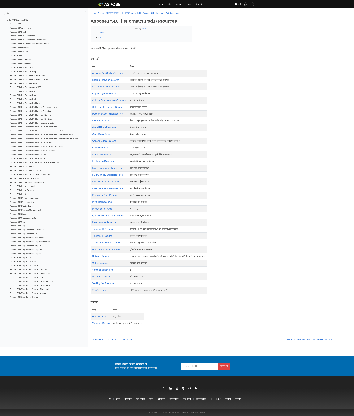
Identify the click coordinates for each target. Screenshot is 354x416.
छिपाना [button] (144, 28)
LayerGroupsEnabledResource (107, 175)
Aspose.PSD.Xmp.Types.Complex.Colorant (28, 269)
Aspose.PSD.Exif (17, 55)
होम (110, 398)
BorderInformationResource (105, 87)
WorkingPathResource (103, 283)
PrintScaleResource (102, 209)
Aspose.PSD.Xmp (17, 226)
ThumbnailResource (102, 236)
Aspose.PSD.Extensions (20, 63)
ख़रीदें (169, 4)
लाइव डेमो (161, 398)
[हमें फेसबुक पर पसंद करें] (158, 388)
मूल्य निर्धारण (140, 398)
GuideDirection (99, 316)
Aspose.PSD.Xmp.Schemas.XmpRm (26, 253)
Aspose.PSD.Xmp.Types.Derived (24, 297)
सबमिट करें (224, 366)
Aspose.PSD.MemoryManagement (25, 198)
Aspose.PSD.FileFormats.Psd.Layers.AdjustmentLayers (34, 107)
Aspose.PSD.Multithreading (22, 202)
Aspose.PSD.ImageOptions (22, 190)
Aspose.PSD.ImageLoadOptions (24, 186)
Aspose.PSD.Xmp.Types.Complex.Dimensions (30, 273)
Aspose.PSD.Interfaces (20, 194)
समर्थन (178, 4)
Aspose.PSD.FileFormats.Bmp (23, 71)
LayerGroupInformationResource (108, 168)
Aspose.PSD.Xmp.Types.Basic (23, 261)
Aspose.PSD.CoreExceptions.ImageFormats (29, 43)
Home (93, 13)
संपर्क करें (202, 412)
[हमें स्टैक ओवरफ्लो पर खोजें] (177, 388)
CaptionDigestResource (104, 93)
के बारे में (199, 4)
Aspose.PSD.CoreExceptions (22, 36)
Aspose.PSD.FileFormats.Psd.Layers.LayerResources (33, 127)
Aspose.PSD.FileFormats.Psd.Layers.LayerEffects (32, 123)
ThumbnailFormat (101, 323)
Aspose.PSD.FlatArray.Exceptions (24, 178)
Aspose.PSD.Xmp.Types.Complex (24, 265)
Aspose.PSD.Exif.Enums (20, 59)
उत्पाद (161, 4)
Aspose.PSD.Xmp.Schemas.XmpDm (26, 246)
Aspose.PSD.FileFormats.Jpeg (23, 83)
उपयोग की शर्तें (194, 412)
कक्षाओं (101, 33)
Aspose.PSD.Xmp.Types (20, 257)
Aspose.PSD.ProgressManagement (25, 210)
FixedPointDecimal (101, 120)
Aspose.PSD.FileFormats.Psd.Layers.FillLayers (30, 115)
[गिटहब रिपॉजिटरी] (190, 388)
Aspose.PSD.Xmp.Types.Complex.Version (28, 293)
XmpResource (99, 290)
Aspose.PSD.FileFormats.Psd (23, 99)
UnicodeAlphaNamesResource (107, 249)
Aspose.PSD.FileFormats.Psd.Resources (28, 158)
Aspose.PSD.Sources (19, 222)
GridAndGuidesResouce (104, 141)
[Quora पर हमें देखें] (183, 388)
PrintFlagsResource (102, 202)
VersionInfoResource (102, 270)
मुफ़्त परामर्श (187, 398)
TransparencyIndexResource (106, 242)
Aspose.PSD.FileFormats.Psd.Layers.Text (28, 154)
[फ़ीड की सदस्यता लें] (196, 388)
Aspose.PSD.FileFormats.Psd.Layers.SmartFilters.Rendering (36, 146)
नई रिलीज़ (128, 398)
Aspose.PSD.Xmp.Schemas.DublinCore (27, 230)
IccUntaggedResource (103, 161)
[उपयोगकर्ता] (245, 4)
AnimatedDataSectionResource (107, 73)
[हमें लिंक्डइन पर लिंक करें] (170, 388)
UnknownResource (101, 256)
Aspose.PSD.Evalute (19, 52)
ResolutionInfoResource (104, 222)
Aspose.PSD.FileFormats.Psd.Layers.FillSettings (31, 119)
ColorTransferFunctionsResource (108, 107)
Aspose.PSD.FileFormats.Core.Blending (27, 75)
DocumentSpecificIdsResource (107, 114)
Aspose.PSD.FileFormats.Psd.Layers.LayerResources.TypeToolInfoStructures (44, 139)
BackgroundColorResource (105, 80)
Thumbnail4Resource (103, 229)
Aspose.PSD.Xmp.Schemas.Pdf (23, 234)
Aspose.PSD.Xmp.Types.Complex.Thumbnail (29, 289)
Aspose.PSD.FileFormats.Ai (22, 67)
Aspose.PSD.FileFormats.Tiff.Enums (26, 170)
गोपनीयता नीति (185, 412)
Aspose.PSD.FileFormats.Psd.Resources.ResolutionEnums (36, 162)
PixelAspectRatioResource (105, 195)
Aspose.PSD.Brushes (19, 32)
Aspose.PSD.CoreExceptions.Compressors (28, 40)
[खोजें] (252, 4)
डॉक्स (151, 398)
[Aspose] (109, 4)
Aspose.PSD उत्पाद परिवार (108, 13)
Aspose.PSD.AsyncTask (20, 28)
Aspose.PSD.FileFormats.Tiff (22, 166)
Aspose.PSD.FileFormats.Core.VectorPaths (29, 79)
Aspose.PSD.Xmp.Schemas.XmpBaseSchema (30, 242)
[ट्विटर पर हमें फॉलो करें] (164, 388)
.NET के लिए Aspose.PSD (17, 20)
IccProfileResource (101, 154)
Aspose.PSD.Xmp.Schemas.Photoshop (27, 238)
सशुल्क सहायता (201, 398)
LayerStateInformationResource (107, 188)
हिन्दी (239, 4)
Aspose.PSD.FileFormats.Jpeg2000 (25, 87)
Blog (218, 398)
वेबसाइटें (188, 4)
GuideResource (100, 148)
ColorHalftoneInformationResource (109, 100)
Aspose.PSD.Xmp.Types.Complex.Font (27, 277)
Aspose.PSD (15, 24)
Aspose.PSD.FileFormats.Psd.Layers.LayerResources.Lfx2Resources (40, 131)
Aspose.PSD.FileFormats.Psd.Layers (26, 103)
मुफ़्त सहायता (174, 398)
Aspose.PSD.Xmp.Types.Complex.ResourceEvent (31, 281)
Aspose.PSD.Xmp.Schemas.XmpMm (26, 249)
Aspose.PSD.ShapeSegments (23, 218)
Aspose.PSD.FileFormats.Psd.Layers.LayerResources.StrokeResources (41, 135)
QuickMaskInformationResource (108, 215)
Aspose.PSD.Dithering (19, 47)
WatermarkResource (102, 276)
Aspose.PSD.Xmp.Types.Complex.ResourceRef (30, 285)
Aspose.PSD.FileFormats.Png (23, 95)
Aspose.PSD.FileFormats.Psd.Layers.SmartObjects (32, 150)
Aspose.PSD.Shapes (19, 214)
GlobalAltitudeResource (104, 127)
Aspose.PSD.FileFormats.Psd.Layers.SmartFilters (31, 143)
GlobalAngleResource (103, 134)
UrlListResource (100, 263)
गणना (100, 37)
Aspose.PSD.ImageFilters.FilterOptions (27, 182)
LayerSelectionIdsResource (105, 181)
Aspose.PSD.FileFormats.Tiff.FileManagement (30, 174)
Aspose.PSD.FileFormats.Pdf (22, 91)
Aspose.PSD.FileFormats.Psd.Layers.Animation (30, 111)
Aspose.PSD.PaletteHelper (21, 206)
